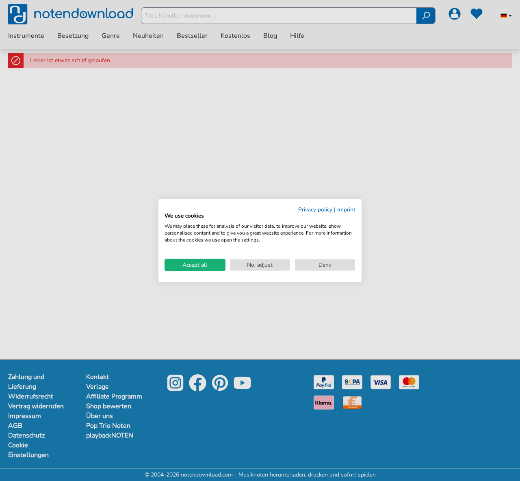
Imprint (346, 209)
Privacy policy (315, 209)
